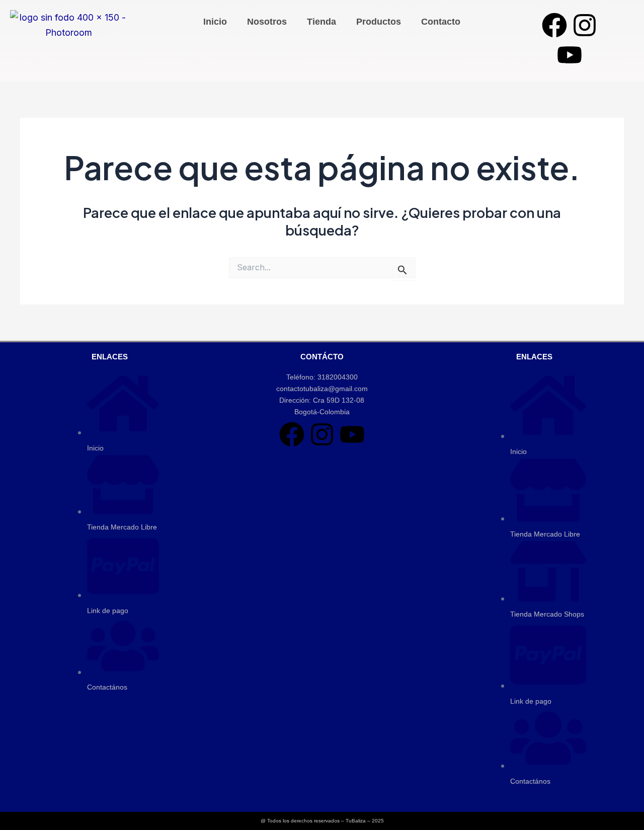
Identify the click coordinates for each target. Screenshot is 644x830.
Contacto (440, 22)
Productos (378, 22)
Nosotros (267, 22)
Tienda (321, 22)
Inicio (215, 22)
